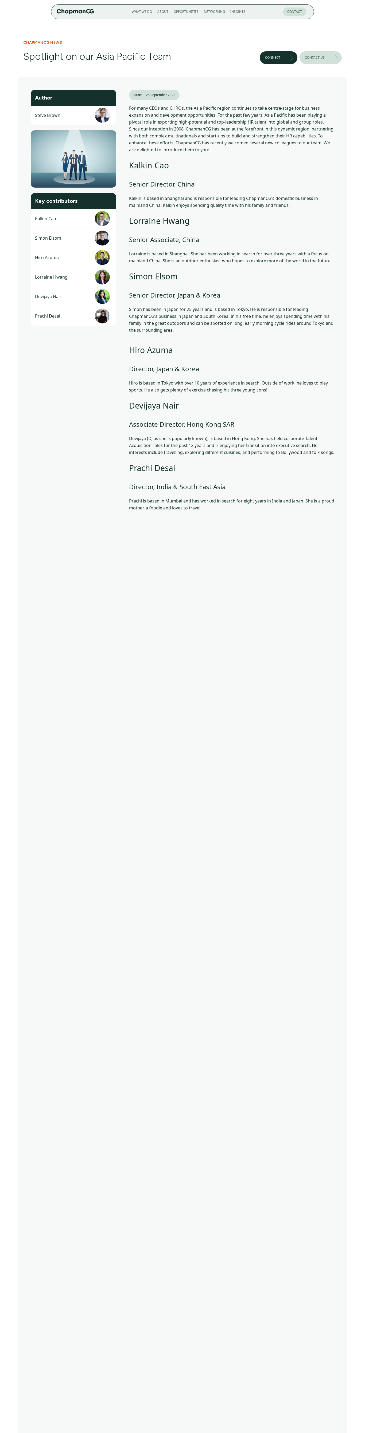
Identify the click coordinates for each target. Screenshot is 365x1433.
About (162, 11)
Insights (237, 11)
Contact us (315, 57)
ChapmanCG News (42, 42)
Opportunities (186, 11)
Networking (214, 11)
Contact (294, 11)
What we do (142, 11)
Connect (272, 57)
